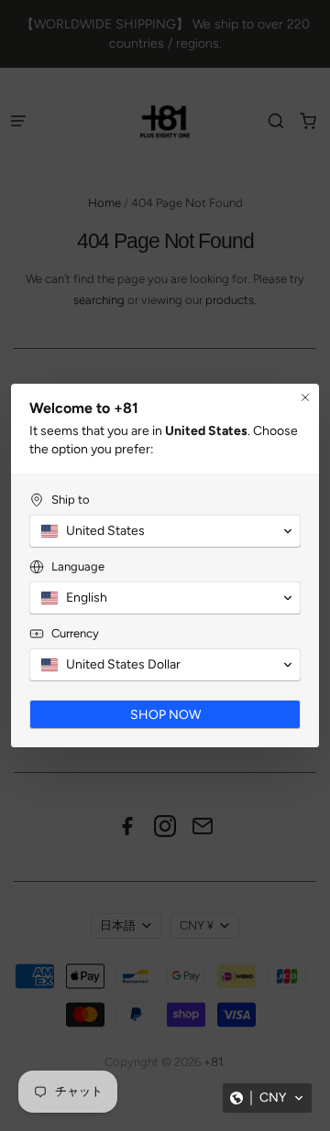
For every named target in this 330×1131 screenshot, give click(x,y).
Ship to (70, 499)
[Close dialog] (305, 397)
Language (77, 566)
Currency (75, 633)
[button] (267, 1098)
